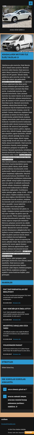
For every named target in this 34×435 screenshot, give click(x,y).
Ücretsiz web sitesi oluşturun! (16, 432)
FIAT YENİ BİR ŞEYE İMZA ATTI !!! (16, 309)
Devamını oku (16, 303)
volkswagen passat (12, 345)
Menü (31, 3)
